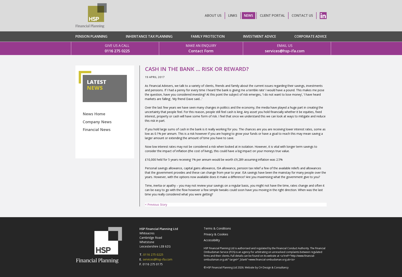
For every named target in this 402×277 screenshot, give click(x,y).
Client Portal (272, 15)
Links (232, 15)
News (248, 15)
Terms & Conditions (217, 228)
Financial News (97, 129)
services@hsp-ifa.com (285, 48)
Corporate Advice (310, 36)
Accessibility (212, 240)
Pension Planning (91, 36)
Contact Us (302, 15)
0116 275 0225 (117, 48)
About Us (213, 15)
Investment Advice (259, 36)
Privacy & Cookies (216, 234)
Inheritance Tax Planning (149, 36)
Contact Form (201, 48)
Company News (97, 121)
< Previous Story (156, 204)
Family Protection (208, 36)
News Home (94, 113)
